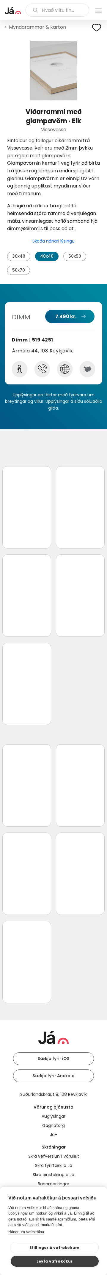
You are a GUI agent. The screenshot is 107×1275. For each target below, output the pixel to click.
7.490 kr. (65, 316)
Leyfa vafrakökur (55, 1261)
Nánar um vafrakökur (26, 1232)
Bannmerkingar (53, 1184)
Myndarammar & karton (37, 27)
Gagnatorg (53, 1125)
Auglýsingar (53, 1116)
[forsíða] (13, 10)
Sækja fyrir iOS (53, 1058)
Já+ (53, 1135)
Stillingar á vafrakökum (54, 1247)
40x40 (47, 256)
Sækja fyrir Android (53, 1076)
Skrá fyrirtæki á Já (53, 1165)
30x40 (18, 256)
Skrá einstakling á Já (53, 1175)
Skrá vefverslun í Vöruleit (53, 1156)
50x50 (74, 256)
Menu (98, 10)
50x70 (18, 270)
